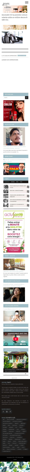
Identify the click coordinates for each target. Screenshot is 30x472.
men (24, 439)
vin (3, 449)
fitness (23, 429)
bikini (4, 425)
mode (4, 441)
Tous (21, 181)
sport (22, 445)
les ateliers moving (7, 433)
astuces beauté (6, 421)
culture (5, 427)
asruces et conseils (21, 419)
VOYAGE (19, 449)
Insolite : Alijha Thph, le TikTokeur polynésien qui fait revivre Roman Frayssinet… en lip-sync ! (14, 147)
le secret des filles (19, 433)
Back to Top (14, 377)
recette (4, 445)
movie (9, 441)
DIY (16, 427)
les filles (5, 435)
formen (4, 431)
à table (25, 449)
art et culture (10, 419)
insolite (18, 431)
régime (10, 445)
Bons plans (9, 156)
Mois (17, 181)
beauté (16, 423)
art (3, 419)
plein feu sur (22, 443)
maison (4, 439)
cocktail (21, 425)
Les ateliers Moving (11, 306)
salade (16, 445)
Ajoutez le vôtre (22, 55)
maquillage (17, 439)
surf (13, 447)
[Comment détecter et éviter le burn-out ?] (14, 316)
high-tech (11, 431)
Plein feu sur (9, 124)
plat (9, 443)
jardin (24, 431)
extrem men (11, 429)
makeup (10, 439)
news (4, 443)
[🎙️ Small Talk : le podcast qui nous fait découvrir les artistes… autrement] (14, 169)
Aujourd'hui (6, 181)
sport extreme (6, 447)
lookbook (19, 437)
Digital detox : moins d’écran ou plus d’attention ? (13, 271)
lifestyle (12, 437)
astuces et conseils (7, 423)
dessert (11, 427)
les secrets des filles (15, 435)
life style (5, 437)
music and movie (22, 441)
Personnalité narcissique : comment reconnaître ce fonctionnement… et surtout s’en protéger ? (13, 285)
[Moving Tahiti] (6, 2)
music (14, 441)
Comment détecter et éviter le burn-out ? (12, 309)
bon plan (15, 425)
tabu (18, 447)
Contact (15, 459)
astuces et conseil (17, 421)
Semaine (13, 181)
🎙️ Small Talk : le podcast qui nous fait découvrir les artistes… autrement (14, 160)
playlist (14, 443)
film (18, 429)
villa (23, 447)
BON (9, 425)
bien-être (23, 423)
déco (21, 427)
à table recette (6, 451)
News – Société (10, 256)
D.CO (6, 373)
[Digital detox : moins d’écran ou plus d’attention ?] (14, 264)
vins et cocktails (11, 449)
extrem (4, 429)
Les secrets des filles (12, 281)
